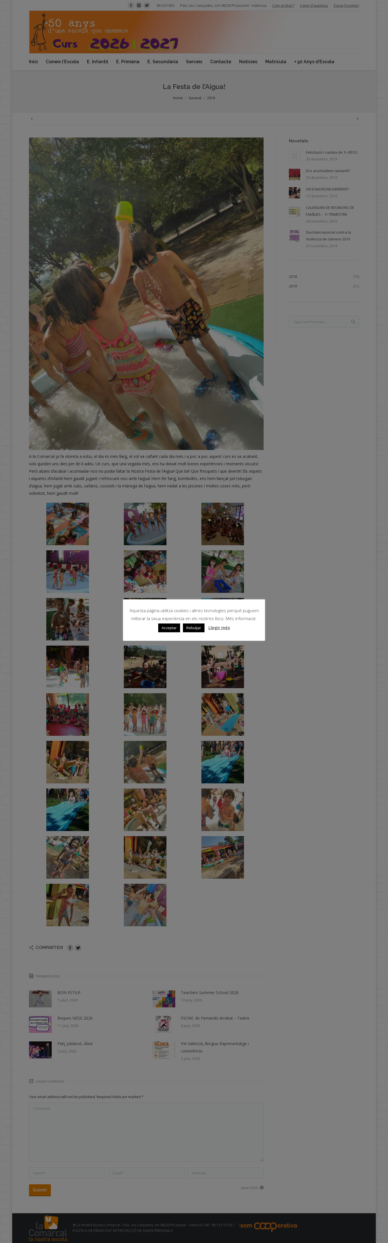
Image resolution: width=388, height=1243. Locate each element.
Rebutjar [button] (193, 627)
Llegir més (219, 627)
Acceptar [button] (169, 627)
